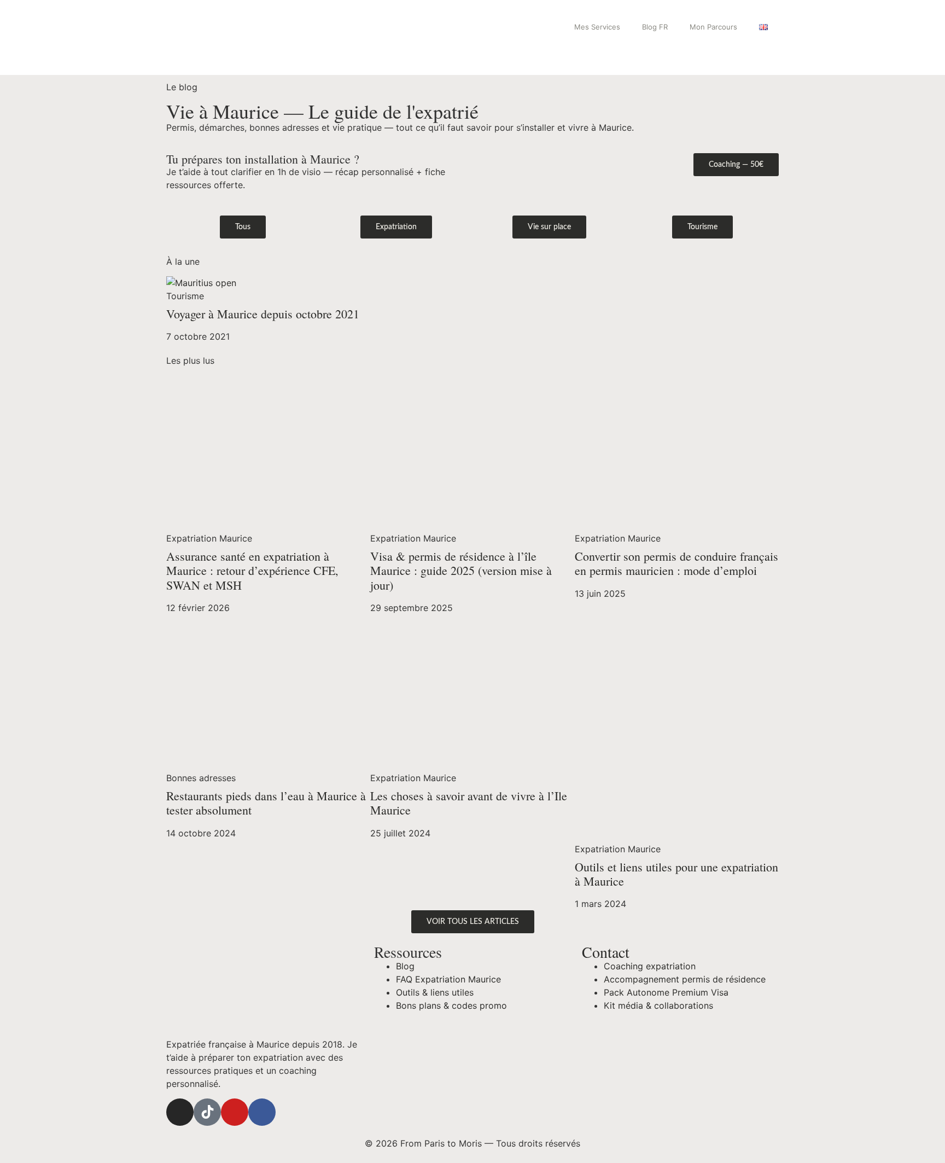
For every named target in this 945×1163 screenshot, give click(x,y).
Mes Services (597, 26)
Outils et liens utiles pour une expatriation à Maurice (676, 874)
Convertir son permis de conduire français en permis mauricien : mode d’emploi (676, 563)
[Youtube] (234, 1112)
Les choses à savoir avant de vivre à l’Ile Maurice (468, 803)
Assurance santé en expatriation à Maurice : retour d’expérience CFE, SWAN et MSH (252, 570)
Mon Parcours (713, 26)
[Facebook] (262, 1112)
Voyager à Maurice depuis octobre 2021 (262, 314)
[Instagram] (180, 1112)
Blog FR (655, 26)
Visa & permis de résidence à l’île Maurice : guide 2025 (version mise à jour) (461, 570)
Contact (605, 951)
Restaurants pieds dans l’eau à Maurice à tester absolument (266, 803)
